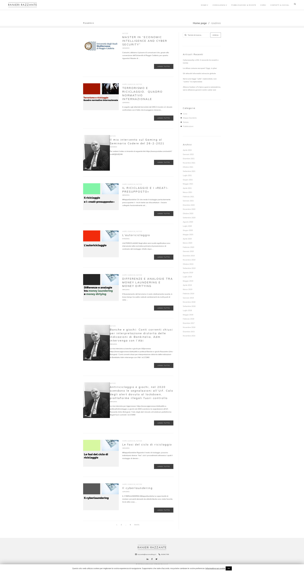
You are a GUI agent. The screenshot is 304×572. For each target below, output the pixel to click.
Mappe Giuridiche (128, 84)
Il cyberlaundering (137, 488)
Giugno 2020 (188, 230)
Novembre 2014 (189, 336)
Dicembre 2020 (189, 205)
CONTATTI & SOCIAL (279, 5)
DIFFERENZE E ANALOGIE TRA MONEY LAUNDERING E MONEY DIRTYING (147, 282)
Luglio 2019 (187, 277)
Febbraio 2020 (188, 247)
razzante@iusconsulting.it (147, 554)
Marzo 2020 (187, 243)
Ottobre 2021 (188, 167)
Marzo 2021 (187, 192)
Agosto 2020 (188, 222)
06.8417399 (165, 554)
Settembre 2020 (189, 218)
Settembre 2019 (189, 268)
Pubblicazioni (188, 126)
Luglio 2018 (187, 310)
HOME (204, 5)
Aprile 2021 (187, 188)
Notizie (125, 33)
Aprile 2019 (187, 285)
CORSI (263, 5)
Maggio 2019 (188, 281)
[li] (147, 559)
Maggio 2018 (188, 315)
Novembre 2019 (189, 260)
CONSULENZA (219, 5)
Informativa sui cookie (215, 568)
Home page (200, 23)
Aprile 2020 (187, 239)
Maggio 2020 (188, 234)
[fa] (151, 559)
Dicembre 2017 (189, 323)
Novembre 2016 (189, 327)
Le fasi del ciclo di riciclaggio (147, 444)
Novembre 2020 (189, 209)
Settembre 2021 (189, 171)
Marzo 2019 (187, 289)
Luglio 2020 (187, 226)
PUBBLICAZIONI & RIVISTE (243, 5)
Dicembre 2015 (189, 332)
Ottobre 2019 (188, 264)
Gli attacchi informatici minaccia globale (199, 73)
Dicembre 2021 (189, 158)
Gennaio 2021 (188, 201)
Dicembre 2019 (189, 256)
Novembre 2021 (189, 163)
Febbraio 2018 (188, 319)
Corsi (185, 114)
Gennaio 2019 (188, 298)
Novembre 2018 (189, 302)
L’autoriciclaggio (136, 235)
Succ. (137, 524)
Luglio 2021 (187, 175)
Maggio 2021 (188, 184)
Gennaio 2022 (188, 154)
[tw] (156, 559)
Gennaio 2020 (188, 251)
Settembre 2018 (189, 306)
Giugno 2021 (188, 180)
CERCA (216, 35)
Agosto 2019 (188, 272)
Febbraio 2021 (188, 196)
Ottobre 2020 (188, 213)
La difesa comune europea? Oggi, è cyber (200, 68)
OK (229, 568)
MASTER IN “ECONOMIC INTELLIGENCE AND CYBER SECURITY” (144, 40)
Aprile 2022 (187, 150)
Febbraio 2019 (188, 293)
